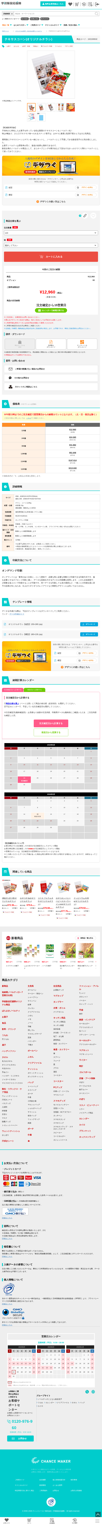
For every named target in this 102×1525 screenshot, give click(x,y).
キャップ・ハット (86, 1004)
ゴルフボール (85, 1072)
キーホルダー (84, 1024)
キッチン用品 (59, 1018)
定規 (29, 1037)
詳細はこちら (7, 1218)
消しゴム (35, 19)
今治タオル (6, 1068)
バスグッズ (6, 1103)
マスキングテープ (35, 1034)
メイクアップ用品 (86, 1113)
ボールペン (32, 990)
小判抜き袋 (32, 1101)
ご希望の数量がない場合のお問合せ (30, 369)
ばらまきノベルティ (11, 1011)
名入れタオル (7, 1061)
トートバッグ (33, 1086)
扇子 (4, 1045)
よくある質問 (57, 1485)
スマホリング (58, 1123)
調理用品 (56, 1040)
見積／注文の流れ (70, 25)
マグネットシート (86, 1054)
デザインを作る (87, 187)
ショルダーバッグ (35, 1108)
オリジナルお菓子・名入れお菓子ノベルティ (28, 31)
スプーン (56, 1057)
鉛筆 (29, 1005)
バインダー (32, 1041)
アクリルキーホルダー (87, 1044)
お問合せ (22, 1438)
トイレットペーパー (10, 1125)
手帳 (29, 1027)
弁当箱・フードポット (62, 1033)
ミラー (81, 1109)
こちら (28, 418)
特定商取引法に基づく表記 (24, 1490)
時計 (81, 1066)
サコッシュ (32, 1112)
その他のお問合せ (21, 378)
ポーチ (30, 1094)
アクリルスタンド (86, 1027)
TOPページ (5, 31)
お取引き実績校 (76, 1490)
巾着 (29, 1097)
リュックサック (34, 1119)
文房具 (31, 986)
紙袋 (29, 1123)
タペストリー (84, 1093)
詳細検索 (6, 14)
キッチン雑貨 (58, 1025)
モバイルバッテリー (61, 1105)
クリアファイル (34, 1012)
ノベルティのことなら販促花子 (50, 1399)
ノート (30, 1023)
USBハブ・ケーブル (61, 1091)
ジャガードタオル (9, 1079)
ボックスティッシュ (35, 1077)
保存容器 (56, 1029)
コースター (57, 1075)
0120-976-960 (22, 1424)
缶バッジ (82, 1031)
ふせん (30, 1015)
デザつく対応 (69, 46)
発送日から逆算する (34, 690)
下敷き (30, 1045)
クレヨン (31, 1008)
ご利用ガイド (35, 25)
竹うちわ (5, 1039)
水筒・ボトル (59, 1008)
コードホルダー (59, 1136)
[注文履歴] (83, 4)
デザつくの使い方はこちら (53, 201)
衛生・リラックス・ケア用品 (12, 1090)
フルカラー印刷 (47, 46)
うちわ (25, 19)
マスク (4, 1118)
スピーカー (57, 1133)
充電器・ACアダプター (62, 1112)
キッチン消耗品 (59, 1022)
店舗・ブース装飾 (87, 1078)
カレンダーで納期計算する (53, 310)
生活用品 (57, 986)
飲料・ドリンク (9, 1029)
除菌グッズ (6, 1122)
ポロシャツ (83, 997)
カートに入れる (54, 256)
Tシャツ (45, 19)
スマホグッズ (59, 1101)
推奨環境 (42, 1485)
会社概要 (42, 1480)
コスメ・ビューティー (89, 1105)
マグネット (84, 1050)
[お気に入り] (70, 4)
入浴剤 (4, 1107)
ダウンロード (90, 624)
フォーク (56, 1061)
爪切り (4, 1114)
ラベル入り (58, 46)
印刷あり (35, 46)
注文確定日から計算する (13, 690)
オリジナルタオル (9, 1065)
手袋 (81, 1010)
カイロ (82, 1125)
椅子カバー (83, 1090)
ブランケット (85, 1131)
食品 (4, 1023)
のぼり (81, 1082)
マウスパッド (58, 1095)
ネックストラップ (87, 1137)
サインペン (32, 1001)
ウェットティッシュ (10, 1096)
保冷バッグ (32, 1116)
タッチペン (57, 1116)
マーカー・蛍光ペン (35, 994)
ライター (83, 1060)
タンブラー (58, 1002)
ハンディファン (9, 1051)
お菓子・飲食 (26, 46)
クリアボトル (58, 1012)
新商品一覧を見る (86, 938)
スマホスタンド (59, 1119)
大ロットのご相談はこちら (26, 387)
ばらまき (16, 46)
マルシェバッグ (34, 1105)
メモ (29, 1019)
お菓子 (9, 46)
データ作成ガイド (16, 614)
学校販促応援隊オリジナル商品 (12, 1003)
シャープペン (33, 997)
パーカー (82, 1000)
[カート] (77, 4)
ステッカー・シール (87, 1035)
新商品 (5, 986)
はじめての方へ (20, 25)
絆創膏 (4, 1111)
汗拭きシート (7, 1100)
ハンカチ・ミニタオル (10, 1076)
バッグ (31, 1082)
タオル (5, 1057)
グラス (56, 1068)
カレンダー (84, 1118)
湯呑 (55, 1072)
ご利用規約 (43, 1490)
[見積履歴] (90, 4)
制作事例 (74, 1480)
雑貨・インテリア (87, 1019)
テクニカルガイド (52, 25)
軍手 (81, 1014)
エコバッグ (32, 1090)
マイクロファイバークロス (12, 1083)
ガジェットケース (60, 1140)
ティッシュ (33, 1069)
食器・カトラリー (60, 1044)
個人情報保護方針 (59, 1480)
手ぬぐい (5, 1072)
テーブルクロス (85, 1086)
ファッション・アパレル (89, 987)
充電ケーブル (58, 1108)
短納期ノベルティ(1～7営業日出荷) (12, 993)
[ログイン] (97, 4)
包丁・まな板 (58, 1036)
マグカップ (58, 996)
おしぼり (5, 1135)
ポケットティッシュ (35, 1073)
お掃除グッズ (58, 990)
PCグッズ (57, 1087)
